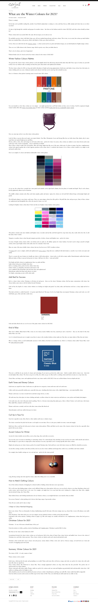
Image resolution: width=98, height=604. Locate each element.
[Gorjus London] (15, 3)
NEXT (18, 579)
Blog (64, 5)
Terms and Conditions (56, 595)
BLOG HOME (12, 579)
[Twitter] (11, 595)
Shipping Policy (54, 590)
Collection (52, 5)
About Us (75, 592)
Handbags (32, 590)
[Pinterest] (14, 595)
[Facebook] (9, 595)
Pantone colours (32, 43)
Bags (39, 5)
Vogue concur (42, 251)
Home (9, 10)
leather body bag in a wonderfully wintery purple (61, 107)
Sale (59, 5)
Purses (45, 5)
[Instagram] (16, 595)
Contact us (75, 595)
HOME (33, 5)
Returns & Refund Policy (56, 592)
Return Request (76, 593)
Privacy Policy (54, 593)
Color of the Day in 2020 (17, 342)
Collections (32, 593)
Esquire (12, 251)
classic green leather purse (29, 107)
